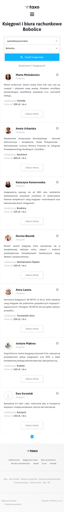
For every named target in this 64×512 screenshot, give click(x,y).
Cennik (36, 463)
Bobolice (10, 48)
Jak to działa (14, 479)
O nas (44, 463)
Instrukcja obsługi (21, 483)
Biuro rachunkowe (48, 460)
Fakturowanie (14, 460)
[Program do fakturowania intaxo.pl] (32, 7)
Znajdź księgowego (34, 57)
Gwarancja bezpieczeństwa (49, 479)
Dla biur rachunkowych (20, 463)
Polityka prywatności (13, 504)
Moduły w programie (29, 479)
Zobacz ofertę (32, 114)
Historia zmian (35, 483)
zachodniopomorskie (17, 41)
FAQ (44, 483)
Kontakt (53, 463)
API (48, 483)
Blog (5, 479)
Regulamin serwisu (8, 501)
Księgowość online (30, 460)
